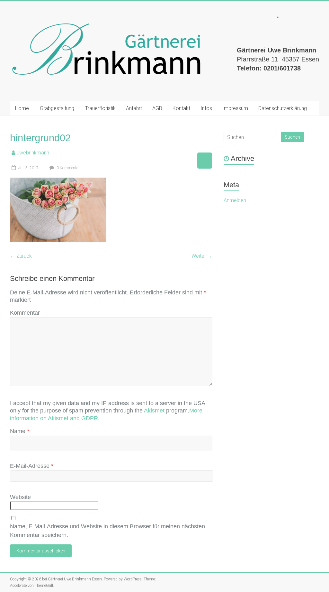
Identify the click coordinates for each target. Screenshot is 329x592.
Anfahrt (134, 108)
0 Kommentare (68, 168)
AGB (157, 108)
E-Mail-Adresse (31, 466)
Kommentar (25, 313)
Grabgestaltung (57, 108)
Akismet (154, 410)
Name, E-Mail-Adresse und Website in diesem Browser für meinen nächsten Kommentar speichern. (107, 530)
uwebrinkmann (33, 153)
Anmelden (235, 200)
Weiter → (201, 256)
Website (20, 497)
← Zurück (21, 256)
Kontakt (181, 108)
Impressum (235, 108)
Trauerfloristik (100, 108)
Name (19, 431)
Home (22, 108)
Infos (206, 108)
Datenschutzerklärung (282, 108)
